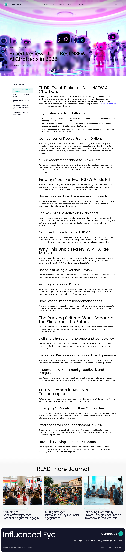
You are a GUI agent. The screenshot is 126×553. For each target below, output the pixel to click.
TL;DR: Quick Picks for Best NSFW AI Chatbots (22, 90)
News (87, 541)
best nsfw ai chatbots (107, 104)
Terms (116, 547)
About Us (103, 547)
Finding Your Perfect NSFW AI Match (21, 95)
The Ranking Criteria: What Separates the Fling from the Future (21, 107)
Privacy (110, 547)
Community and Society (19, 47)
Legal (120, 547)
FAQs (93, 541)
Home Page (77, 541)
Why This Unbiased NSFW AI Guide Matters (21, 101)
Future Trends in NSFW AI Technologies (20, 113)
